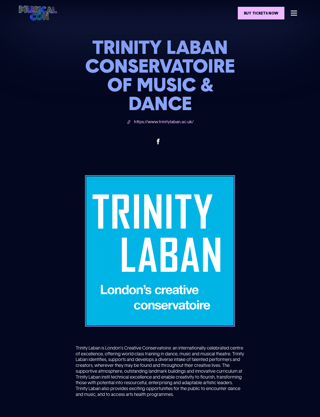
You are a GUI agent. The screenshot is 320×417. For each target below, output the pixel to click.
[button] (293, 13)
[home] (38, 13)
